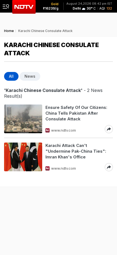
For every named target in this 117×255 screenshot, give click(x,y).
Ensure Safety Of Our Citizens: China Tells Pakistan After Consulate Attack (76, 113)
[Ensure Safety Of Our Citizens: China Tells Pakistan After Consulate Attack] (23, 119)
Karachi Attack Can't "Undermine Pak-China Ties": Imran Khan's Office (75, 151)
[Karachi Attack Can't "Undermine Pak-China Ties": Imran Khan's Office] (23, 157)
